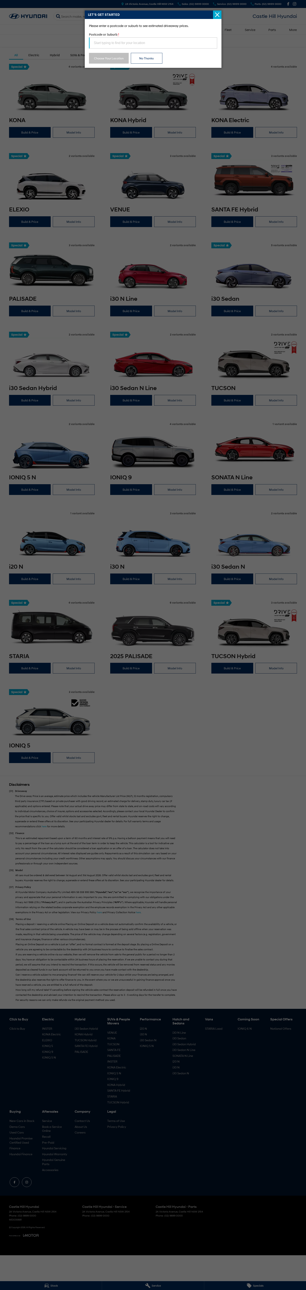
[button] (153, 645)
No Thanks (146, 58)
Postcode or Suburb (104, 34)
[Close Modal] (217, 15)
